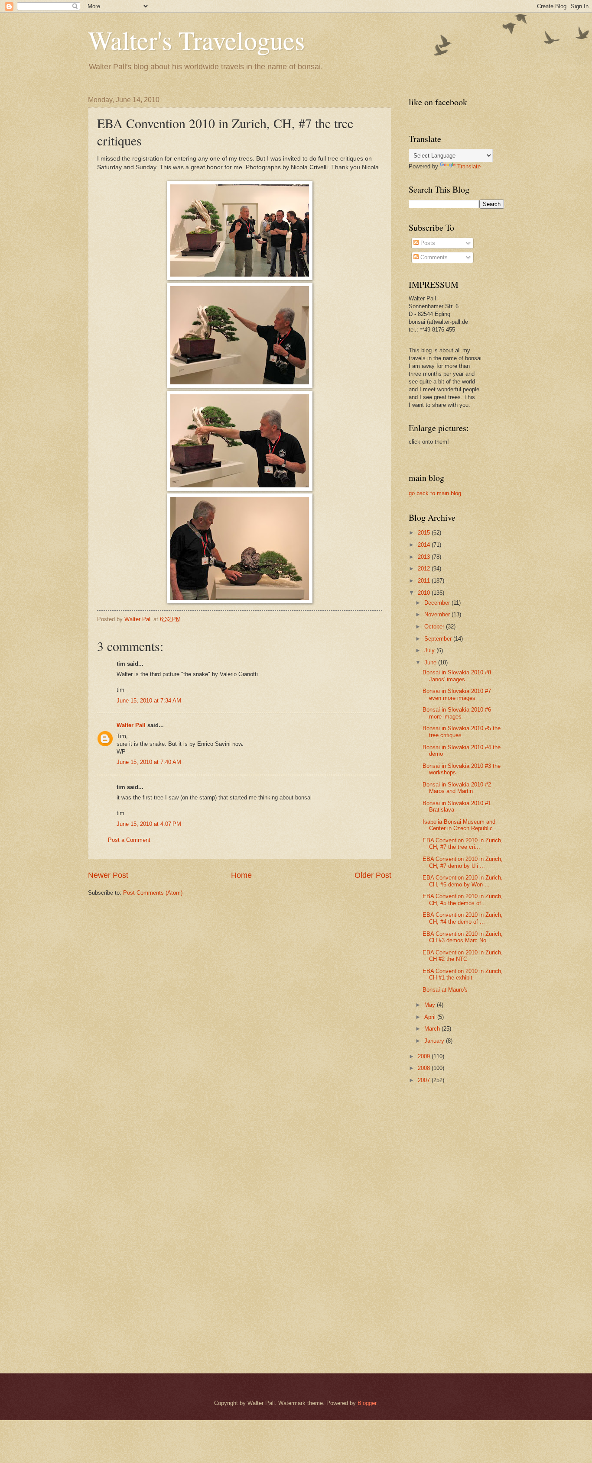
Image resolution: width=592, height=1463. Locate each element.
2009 (425, 1056)
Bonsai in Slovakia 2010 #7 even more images (457, 694)
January (435, 1041)
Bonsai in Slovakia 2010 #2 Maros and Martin (457, 787)
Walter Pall (131, 725)
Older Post (373, 875)
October (435, 626)
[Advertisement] (443, 1228)
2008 (425, 1068)
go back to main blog (435, 493)
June (431, 662)
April (430, 1017)
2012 (425, 568)
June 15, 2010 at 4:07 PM (149, 824)
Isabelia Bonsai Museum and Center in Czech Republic (459, 825)
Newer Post (108, 875)
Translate (469, 166)
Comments (433, 257)
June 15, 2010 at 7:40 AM (149, 762)
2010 (425, 593)
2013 (425, 557)
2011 (425, 580)
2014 (425, 544)
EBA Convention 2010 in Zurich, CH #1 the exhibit (463, 974)
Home (241, 875)
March (433, 1028)
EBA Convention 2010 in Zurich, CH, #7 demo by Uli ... (463, 862)
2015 (425, 532)
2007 (425, 1080)
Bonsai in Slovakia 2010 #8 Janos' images (457, 675)
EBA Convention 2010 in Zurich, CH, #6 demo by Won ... (463, 880)
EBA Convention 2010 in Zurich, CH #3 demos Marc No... (463, 937)
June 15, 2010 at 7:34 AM (149, 700)
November (438, 614)
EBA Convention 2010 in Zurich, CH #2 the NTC (463, 955)
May (430, 1005)
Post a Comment (129, 840)
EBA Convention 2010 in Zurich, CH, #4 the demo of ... (463, 918)
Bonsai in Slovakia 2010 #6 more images (457, 712)
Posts (427, 243)
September (438, 638)
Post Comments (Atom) (152, 892)
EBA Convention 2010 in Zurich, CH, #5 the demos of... (463, 899)
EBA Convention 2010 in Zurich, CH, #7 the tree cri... (463, 843)
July (430, 650)
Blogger (367, 1403)
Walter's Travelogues (196, 40)
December (438, 602)
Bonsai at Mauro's (445, 989)
